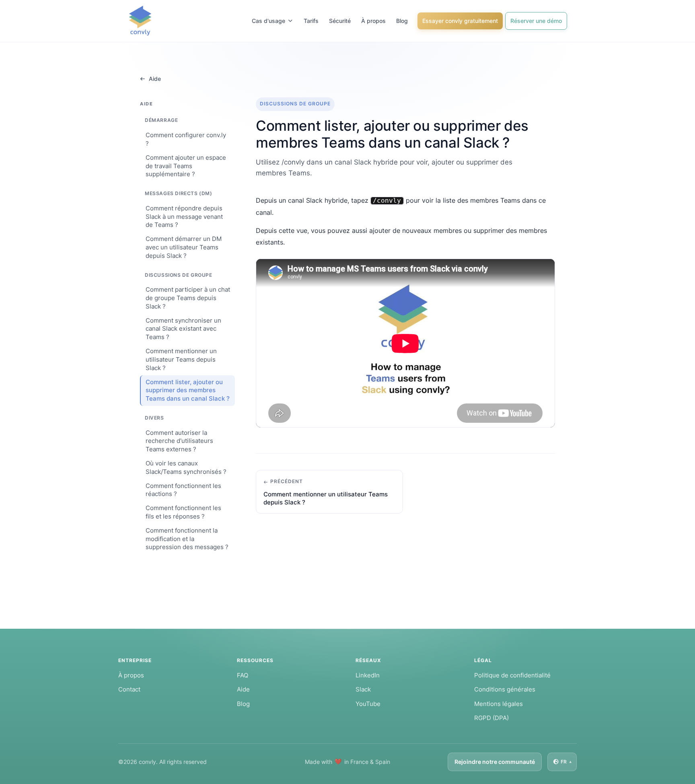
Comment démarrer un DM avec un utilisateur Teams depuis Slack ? (184, 247)
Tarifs (311, 20)
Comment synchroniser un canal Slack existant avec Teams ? (183, 329)
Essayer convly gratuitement (460, 20)
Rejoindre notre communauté (494, 761)
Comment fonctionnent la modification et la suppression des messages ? (187, 539)
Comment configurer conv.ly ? (186, 139)
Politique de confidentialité (512, 675)
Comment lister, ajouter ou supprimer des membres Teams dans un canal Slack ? (188, 391)
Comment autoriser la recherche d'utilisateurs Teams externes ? (179, 441)
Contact (129, 689)
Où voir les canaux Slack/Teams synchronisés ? (186, 467)
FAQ (242, 675)
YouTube (368, 704)
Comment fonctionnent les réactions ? (183, 490)
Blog (402, 20)
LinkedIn (368, 675)
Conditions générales (504, 689)
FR (566, 762)
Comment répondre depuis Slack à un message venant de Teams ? (184, 217)
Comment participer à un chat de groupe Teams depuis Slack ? (188, 298)
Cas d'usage (268, 20)
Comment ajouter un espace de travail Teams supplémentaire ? (186, 166)
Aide (155, 78)
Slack (363, 689)
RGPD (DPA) (491, 718)
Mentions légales (498, 704)
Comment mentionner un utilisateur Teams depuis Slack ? (181, 360)
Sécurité (340, 20)
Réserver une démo (536, 20)
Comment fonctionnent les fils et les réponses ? (183, 513)
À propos (373, 20)
